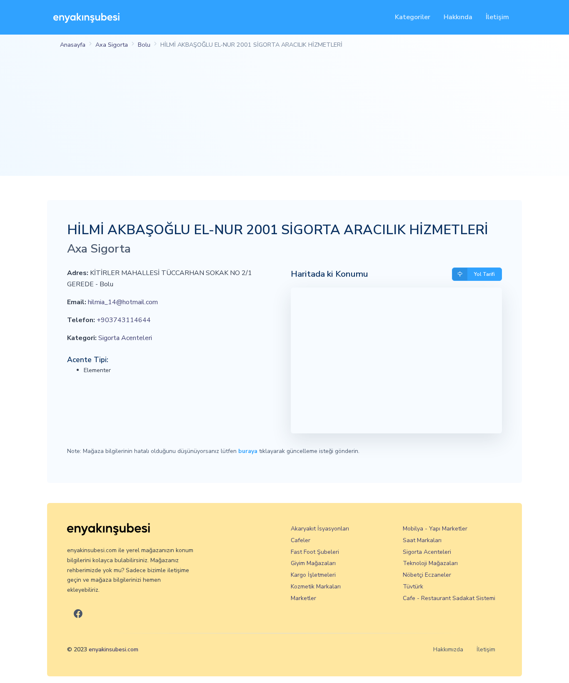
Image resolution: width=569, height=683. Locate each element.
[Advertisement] (284, 117)
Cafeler (300, 540)
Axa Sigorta (111, 44)
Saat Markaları (422, 540)
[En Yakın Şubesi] (86, 17)
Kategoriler (412, 17)
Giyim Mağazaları (313, 563)
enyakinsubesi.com (113, 649)
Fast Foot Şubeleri (315, 552)
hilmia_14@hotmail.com (123, 302)
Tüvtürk (413, 586)
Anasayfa (72, 44)
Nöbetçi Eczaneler (427, 575)
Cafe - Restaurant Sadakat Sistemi (449, 598)
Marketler (303, 598)
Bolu (144, 44)
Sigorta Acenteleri (125, 338)
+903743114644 (124, 320)
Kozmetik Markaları (316, 586)
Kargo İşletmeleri (313, 575)
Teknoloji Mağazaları (430, 563)
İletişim (497, 17)
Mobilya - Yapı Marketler (435, 529)
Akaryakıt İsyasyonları (320, 529)
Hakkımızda (448, 649)
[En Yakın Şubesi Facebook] (78, 614)
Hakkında (458, 17)
